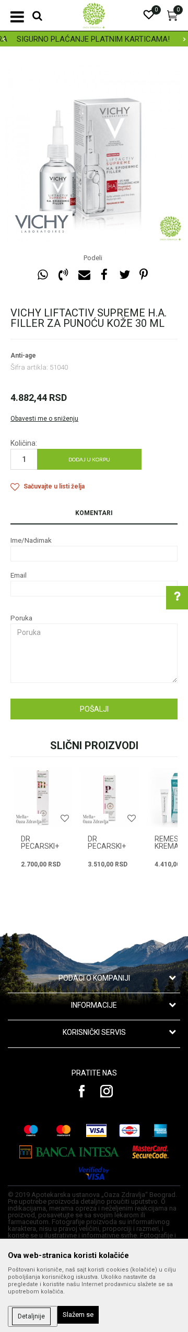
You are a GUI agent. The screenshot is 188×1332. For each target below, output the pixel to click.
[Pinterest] (143, 275)
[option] (94, 153)
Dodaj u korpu (89, 459)
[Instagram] (106, 1091)
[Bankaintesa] (69, 1151)
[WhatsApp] (43, 275)
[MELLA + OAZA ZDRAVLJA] (29, 819)
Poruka (21, 618)
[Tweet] (124, 275)
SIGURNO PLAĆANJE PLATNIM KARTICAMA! (80, 39)
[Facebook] (104, 275)
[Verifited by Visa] (94, 1173)
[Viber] (63, 275)
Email (18, 575)
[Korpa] (172, 18)
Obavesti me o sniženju (44, 418)
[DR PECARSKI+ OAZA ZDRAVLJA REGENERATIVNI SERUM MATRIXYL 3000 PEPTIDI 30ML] (109, 797)
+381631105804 (110, 745)
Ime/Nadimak (31, 540)
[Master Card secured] (150, 1151)
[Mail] (83, 275)
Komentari (94, 513)
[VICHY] (41, 224)
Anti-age (23, 355)
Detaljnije (31, 1316)
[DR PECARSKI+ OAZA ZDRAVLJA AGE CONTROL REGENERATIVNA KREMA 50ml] (43, 797)
